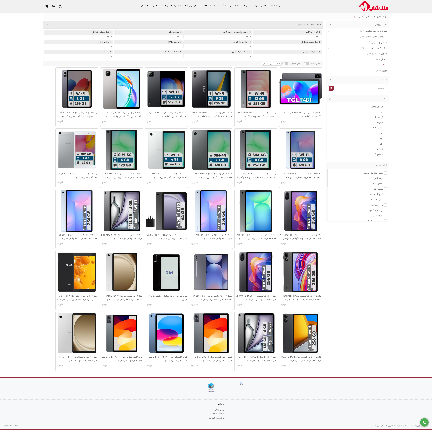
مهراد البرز (378, 178)
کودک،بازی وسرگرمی (228, 6)
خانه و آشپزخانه (259, 6)
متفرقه (380, 122)
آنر (382, 133)
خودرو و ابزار (190, 6)
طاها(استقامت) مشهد (373, 173)
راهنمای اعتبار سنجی (149, 6)
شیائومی (379, 149)
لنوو (381, 138)
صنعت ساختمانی (207, 6)
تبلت (353, 16)
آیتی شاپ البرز (376, 194)
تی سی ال (378, 117)
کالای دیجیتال (276, 6)
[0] (46, 6)
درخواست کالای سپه (216, 418)
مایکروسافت (377, 128)
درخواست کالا (218, 413)
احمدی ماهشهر (376, 184)
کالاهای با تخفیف (296, 63)
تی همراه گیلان (376, 210)
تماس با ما (176, 6)
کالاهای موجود (316, 63)
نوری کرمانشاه (377, 205)
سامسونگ (378, 154)
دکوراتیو (245, 6)
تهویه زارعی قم (376, 200)
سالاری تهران (377, 189)
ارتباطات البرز (377, 216)
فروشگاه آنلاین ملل (381, 16)
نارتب (380, 112)
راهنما (165, 6)
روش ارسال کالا (218, 409)
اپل (381, 144)
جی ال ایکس (377, 107)
